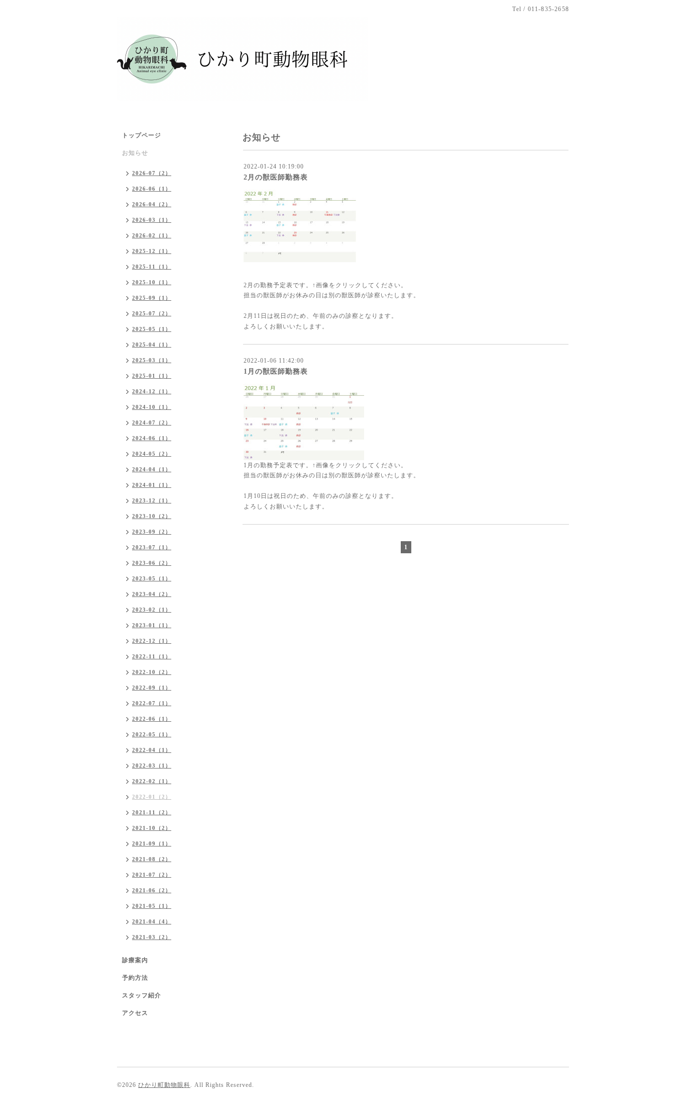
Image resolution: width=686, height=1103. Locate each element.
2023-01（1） (151, 625)
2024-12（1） (151, 391)
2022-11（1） (151, 656)
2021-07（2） (151, 875)
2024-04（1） (151, 469)
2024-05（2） (151, 454)
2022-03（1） (151, 765)
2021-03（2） (151, 937)
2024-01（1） (151, 485)
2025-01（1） (151, 376)
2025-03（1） (151, 360)
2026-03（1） (151, 220)
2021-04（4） (151, 921)
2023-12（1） (151, 500)
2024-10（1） (151, 407)
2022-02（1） (151, 781)
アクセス (135, 1012)
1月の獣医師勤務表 (276, 371)
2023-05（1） (151, 578)
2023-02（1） (151, 610)
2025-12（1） (151, 251)
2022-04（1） (151, 750)
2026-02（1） (151, 235)
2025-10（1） (151, 282)
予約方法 (135, 977)
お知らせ (135, 152)
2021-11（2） (151, 812)
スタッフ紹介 (141, 995)
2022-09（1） (151, 688)
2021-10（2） (151, 828)
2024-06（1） (151, 438)
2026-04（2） (151, 204)
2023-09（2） (151, 532)
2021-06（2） (151, 890)
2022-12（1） (151, 641)
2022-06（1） (151, 719)
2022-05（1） (151, 734)
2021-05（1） (151, 906)
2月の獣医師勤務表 (276, 177)
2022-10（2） (151, 672)
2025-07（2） (151, 313)
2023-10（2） (151, 516)
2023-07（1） (151, 547)
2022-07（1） (151, 703)
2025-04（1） (151, 345)
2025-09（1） (151, 298)
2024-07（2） (151, 422)
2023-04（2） (151, 594)
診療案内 (135, 960)
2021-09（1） (151, 843)
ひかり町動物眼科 (164, 1084)
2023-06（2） (151, 563)
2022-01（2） (151, 797)
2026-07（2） (151, 173)
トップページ (141, 135)
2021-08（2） (151, 859)
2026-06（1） (151, 189)
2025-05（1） (151, 329)
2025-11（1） (151, 267)
